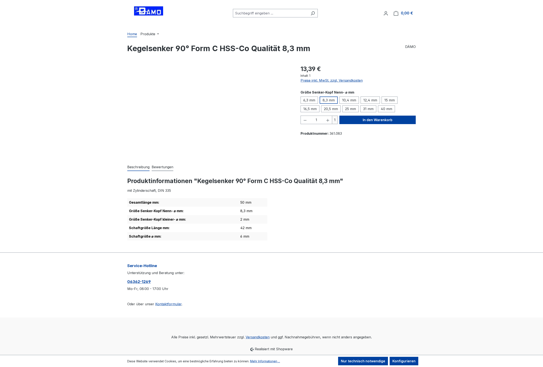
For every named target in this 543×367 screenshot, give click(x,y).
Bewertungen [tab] (162, 167)
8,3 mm (329, 100)
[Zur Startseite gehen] (148, 12)
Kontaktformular (168, 304)
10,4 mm (349, 100)
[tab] (138, 167)
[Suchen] (313, 13)
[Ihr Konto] (386, 13)
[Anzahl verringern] (305, 120)
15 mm (389, 100)
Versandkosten (258, 337)
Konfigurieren (404, 361)
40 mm (386, 109)
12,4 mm (370, 100)
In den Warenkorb (377, 120)
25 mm (350, 109)
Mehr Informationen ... (265, 361)
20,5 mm (331, 109)
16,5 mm (310, 109)
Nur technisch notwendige (363, 361)
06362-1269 (139, 281)
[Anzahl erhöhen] (327, 120)
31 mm (368, 109)
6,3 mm (309, 100)
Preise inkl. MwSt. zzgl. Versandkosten (332, 80)
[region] (209, 110)
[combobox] (270, 13)
